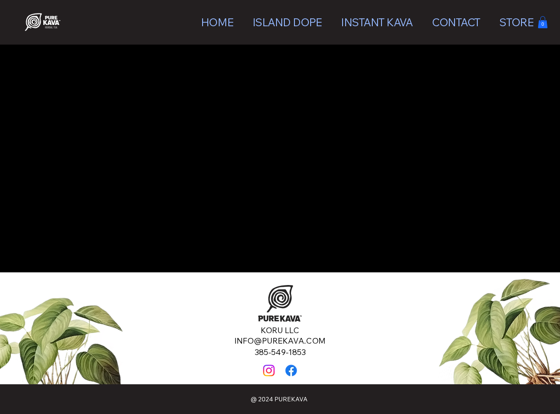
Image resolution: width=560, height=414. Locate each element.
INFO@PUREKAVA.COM (280, 341)
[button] (543, 22)
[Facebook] (291, 370)
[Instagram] (268, 370)
